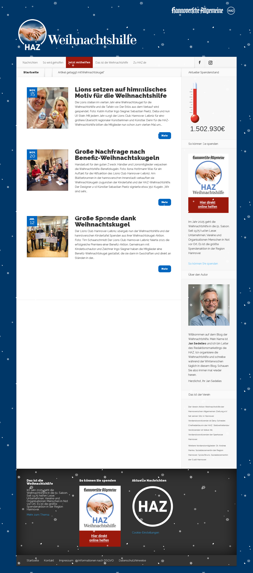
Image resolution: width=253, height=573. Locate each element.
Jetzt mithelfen (79, 62)
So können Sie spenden (203, 263)
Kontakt (49, 560)
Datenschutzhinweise (132, 560)
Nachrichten (30, 62)
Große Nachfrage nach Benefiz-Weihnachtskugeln (117, 154)
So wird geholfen (53, 62)
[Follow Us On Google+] (210, 62)
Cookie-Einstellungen (145, 532)
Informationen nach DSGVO (96, 560)
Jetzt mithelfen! (232, 546)
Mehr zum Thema (38, 514)
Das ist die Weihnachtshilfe (111, 62)
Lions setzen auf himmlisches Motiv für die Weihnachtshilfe (121, 92)
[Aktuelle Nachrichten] (152, 506)
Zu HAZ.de (139, 62)
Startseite (31, 72)
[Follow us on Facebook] (199, 62)
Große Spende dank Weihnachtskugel (105, 221)
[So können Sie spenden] (208, 212)
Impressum (66, 560)
